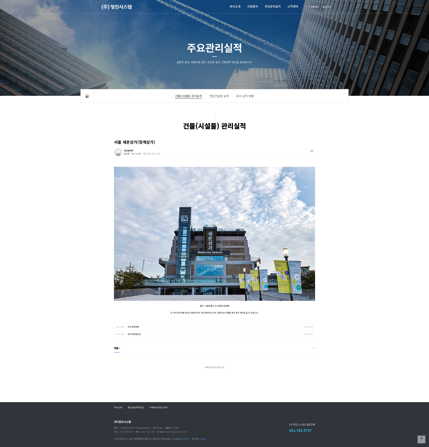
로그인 (328, 7)
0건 (128, 153)
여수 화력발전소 (134, 334)
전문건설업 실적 (219, 96)
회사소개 (235, 6)
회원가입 (314, 7)
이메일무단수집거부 (158, 407)
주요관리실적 (273, 6)
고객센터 (292, 6)
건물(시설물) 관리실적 (188, 96)
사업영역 (252, 6)
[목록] (312, 151)
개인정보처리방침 (136, 407)
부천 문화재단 (133, 326)
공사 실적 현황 (245, 96)
